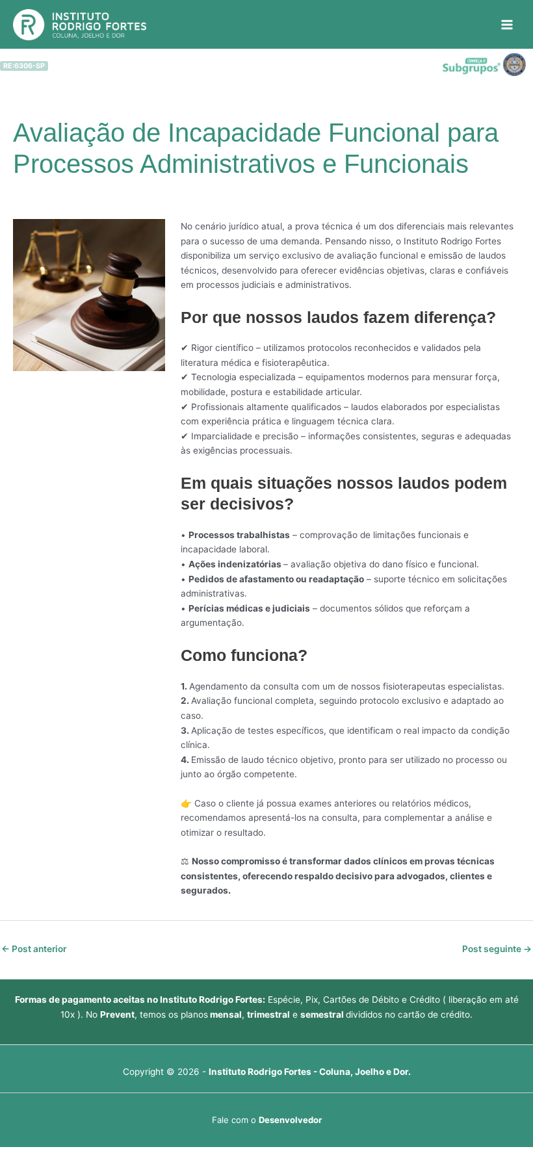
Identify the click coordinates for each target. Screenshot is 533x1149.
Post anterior (33, 949)
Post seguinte (497, 949)
